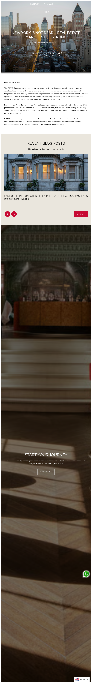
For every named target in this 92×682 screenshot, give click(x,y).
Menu (47, 12)
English (82, 680)
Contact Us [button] (46, 472)
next (14, 214)
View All (81, 214)
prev (7, 214)
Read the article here (12, 82)
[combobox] (82, 679)
